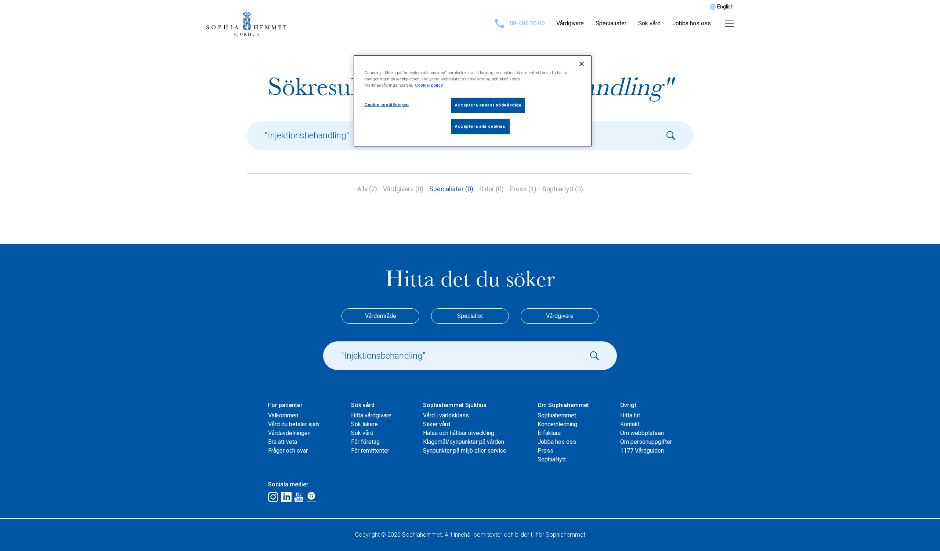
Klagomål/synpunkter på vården (463, 441)
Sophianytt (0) (562, 189)
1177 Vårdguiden (642, 450)
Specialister (611, 23)
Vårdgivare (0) (403, 189)
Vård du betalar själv (294, 424)
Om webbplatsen (642, 432)
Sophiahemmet (557, 415)
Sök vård (649, 23)
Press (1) (523, 189)
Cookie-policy (429, 85)
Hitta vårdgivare (371, 415)
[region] (472, 101)
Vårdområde (380, 315)
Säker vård (436, 424)
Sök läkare (364, 424)
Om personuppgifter (646, 441)
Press (545, 450)
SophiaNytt (552, 459)
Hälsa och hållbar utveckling (458, 432)
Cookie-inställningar (386, 104)
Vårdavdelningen (289, 432)
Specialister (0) (451, 189)
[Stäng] (582, 64)
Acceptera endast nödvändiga (488, 105)
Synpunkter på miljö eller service (464, 450)
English (725, 7)
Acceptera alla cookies (480, 126)
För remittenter (370, 450)
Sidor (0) (491, 189)
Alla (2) (367, 189)
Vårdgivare (570, 23)
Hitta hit (630, 415)
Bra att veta (282, 441)
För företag (365, 441)
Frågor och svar (288, 450)
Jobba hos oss (691, 23)
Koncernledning (557, 424)
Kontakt (630, 424)
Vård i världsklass (446, 415)
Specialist (470, 315)
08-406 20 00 (527, 23)
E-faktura (549, 432)
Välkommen (283, 415)
